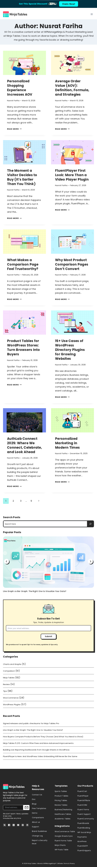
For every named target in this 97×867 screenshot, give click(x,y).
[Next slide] (90, 561)
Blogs (34, 804)
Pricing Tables (61, 800)
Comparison (9, 671)
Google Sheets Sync (64, 836)
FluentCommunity (85, 818)
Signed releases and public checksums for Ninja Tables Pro (31, 723)
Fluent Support (84, 814)
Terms (66, 863)
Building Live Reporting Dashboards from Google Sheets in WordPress (36, 749)
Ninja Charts (60, 845)
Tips (5, 691)
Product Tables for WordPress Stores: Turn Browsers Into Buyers (23, 347)
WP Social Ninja (84, 832)
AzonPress (82, 841)
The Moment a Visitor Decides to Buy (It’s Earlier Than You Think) (22, 177)
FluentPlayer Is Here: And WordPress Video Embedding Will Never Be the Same (40, 756)
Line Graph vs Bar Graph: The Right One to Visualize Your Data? (34, 591)
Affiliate (60, 863)
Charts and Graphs (12, 664)
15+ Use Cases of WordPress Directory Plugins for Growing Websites (70, 350)
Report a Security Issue (39, 842)
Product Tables (61, 796)
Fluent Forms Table (63, 840)
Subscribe (26, 807)
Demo (35, 813)
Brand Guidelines (39, 831)
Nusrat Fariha (13, 100)
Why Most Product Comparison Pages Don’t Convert (71, 264)
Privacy (72, 863)
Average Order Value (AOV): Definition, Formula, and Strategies (72, 88)
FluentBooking (83, 828)
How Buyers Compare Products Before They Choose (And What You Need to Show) (43, 736)
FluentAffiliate (83, 800)
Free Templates (39, 808)
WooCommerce (11, 697)
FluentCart (82, 791)
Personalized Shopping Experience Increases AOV (19, 88)
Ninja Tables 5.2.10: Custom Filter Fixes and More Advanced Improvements (38, 743)
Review (6, 684)
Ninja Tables (9, 677)
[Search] (90, 524)
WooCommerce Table (65, 831)
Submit (48, 636)
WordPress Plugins (11, 704)
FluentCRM (82, 805)
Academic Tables (62, 818)
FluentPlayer (82, 796)
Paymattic (82, 837)
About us (36, 822)
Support (35, 826)
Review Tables (61, 805)
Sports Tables (61, 791)
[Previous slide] (6, 561)
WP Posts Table (61, 849)
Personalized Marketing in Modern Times (67, 443)
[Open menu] (91, 14)
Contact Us (37, 794)
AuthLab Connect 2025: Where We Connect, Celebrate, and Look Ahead (24, 445)
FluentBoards (83, 823)
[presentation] (24, 63)
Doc (34, 799)
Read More (14, 129)
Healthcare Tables (63, 814)
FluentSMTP (82, 846)
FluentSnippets (84, 850)
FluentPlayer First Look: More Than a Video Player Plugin (72, 175)
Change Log (37, 836)
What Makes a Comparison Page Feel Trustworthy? (22, 264)
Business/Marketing (63, 809)
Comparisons (38, 817)
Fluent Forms (83, 809)
